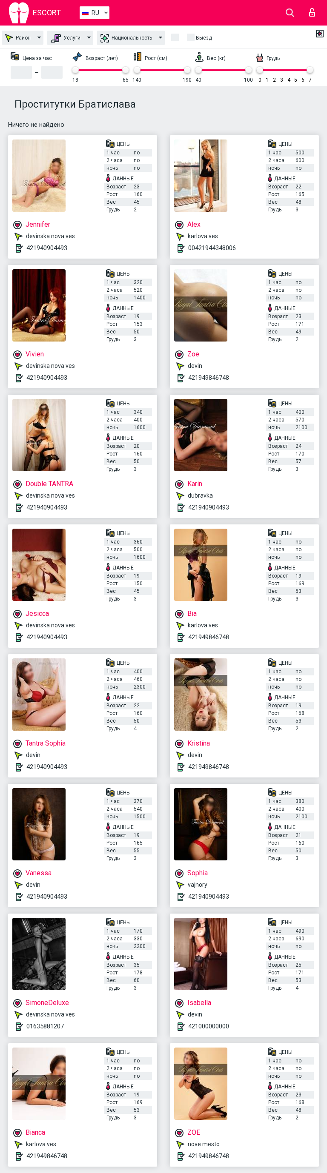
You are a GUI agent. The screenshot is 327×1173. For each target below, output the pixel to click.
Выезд (204, 38)
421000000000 (208, 1026)
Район (22, 38)
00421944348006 (212, 248)
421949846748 (208, 378)
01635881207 (45, 1026)
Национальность (131, 38)
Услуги (71, 38)
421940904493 (46, 248)
